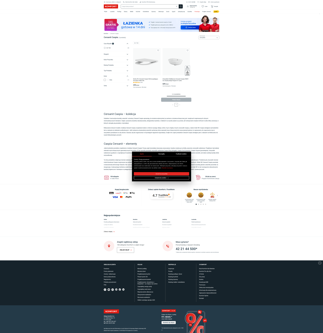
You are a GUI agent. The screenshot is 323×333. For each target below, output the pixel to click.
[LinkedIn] (123, 289)
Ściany (125, 11)
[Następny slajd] (319, 14)
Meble (131, 11)
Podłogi (119, 11)
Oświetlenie (146, 11)
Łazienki (112, 11)
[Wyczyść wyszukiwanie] (177, 6)
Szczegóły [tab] (161, 154)
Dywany (153, 11)
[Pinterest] (116, 289)
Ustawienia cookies (160, 177)
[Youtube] (109, 289)
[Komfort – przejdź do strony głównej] (111, 311)
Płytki (105, 11)
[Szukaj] (181, 6)
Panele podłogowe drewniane (111, 222)
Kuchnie (138, 11)
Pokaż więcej (176, 99)
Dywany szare (166, 227)
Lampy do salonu (108, 224)
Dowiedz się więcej (167, 167)
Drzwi (167, 11)
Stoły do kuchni (137, 222)
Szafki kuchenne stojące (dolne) (141, 227)
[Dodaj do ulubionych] (158, 50)
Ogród (173, 11)
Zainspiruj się (181, 11)
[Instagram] (112, 289)
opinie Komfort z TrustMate (164, 189)
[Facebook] (105, 289)
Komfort (106, 33)
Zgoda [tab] (142, 154)
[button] (191, 6)
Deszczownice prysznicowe (198, 224)
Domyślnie (202, 37)
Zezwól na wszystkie (161, 174)
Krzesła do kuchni (137, 224)
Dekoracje (161, 11)
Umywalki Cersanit (196, 227)
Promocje (197, 11)
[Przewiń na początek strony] (319, 262)
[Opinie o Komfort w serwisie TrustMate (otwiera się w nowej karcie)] (161, 195)
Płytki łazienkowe (196, 222)
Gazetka (189, 11)
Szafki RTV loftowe (109, 227)
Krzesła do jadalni (167, 224)
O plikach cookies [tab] (181, 154)
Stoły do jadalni (166, 222)
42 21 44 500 (191, 2)
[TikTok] (120, 289)
